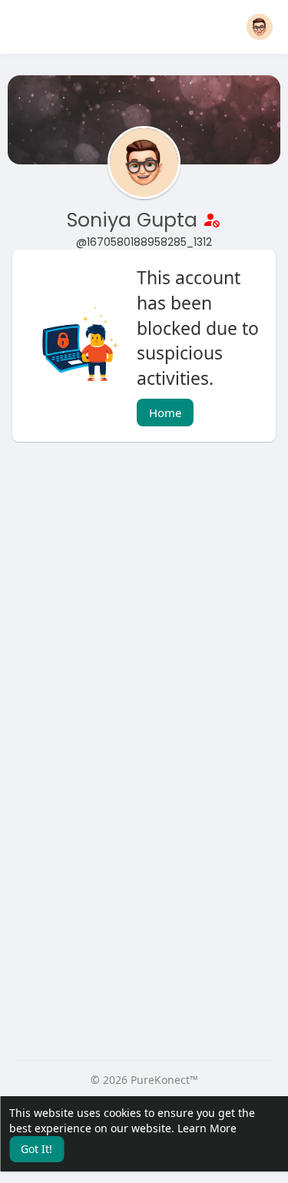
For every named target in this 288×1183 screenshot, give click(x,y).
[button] (259, 27)
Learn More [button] (207, 1128)
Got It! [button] (36, 1149)
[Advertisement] (144, 613)
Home (165, 412)
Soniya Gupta (135, 220)
